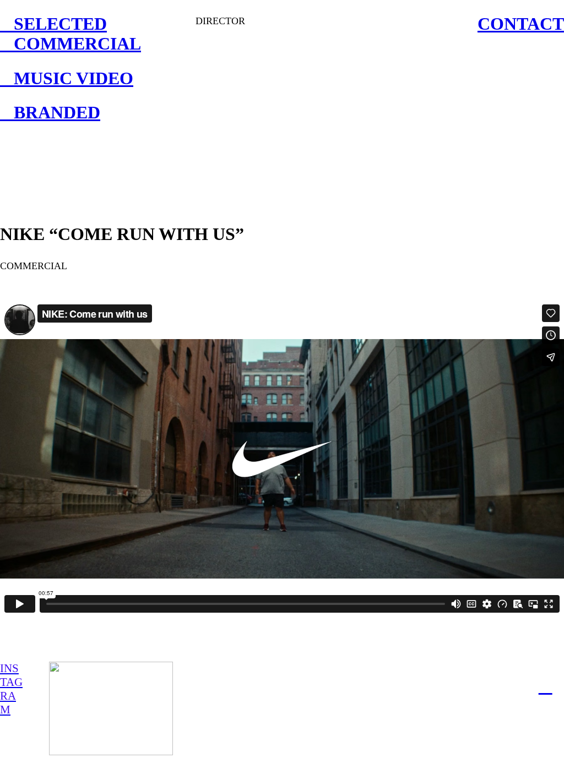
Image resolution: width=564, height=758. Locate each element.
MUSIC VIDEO (66, 78)
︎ (545, 686)
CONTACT (521, 24)
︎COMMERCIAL (70, 43)
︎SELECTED (53, 24)
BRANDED (50, 112)
